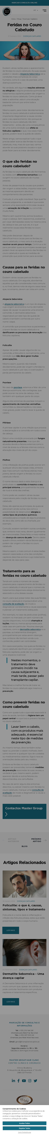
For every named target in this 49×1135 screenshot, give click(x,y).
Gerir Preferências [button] (24, 1132)
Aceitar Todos (24, 1123)
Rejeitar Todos (24, 1128)
